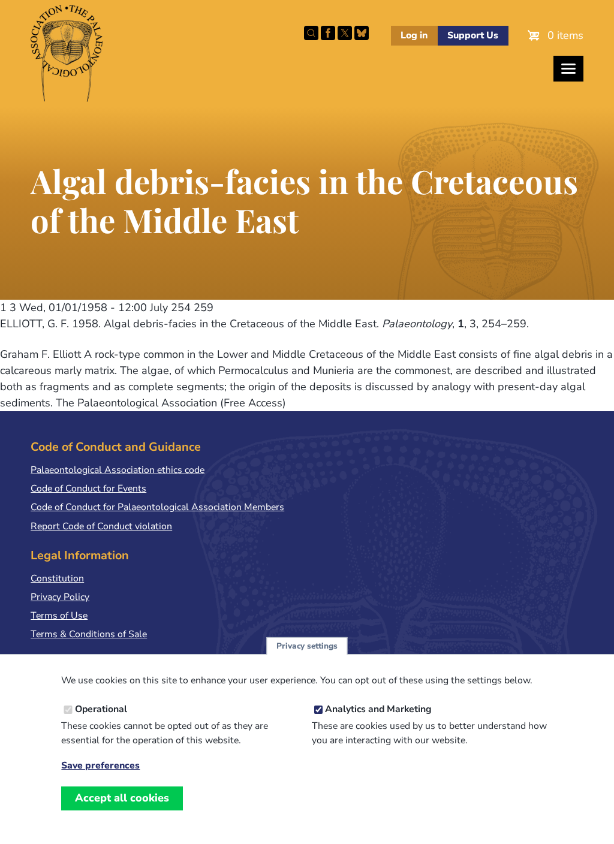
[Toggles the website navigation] (568, 69)
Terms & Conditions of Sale (89, 634)
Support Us (472, 35)
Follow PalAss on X (345, 33)
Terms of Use (59, 615)
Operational (101, 709)
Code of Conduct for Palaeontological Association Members (157, 507)
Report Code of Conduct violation (101, 526)
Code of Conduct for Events (88, 488)
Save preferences (100, 765)
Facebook (328, 33)
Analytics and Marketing (378, 709)
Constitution (57, 578)
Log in (414, 35)
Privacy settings (307, 646)
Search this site (311, 33)
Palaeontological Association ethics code (117, 470)
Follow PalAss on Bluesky (361, 33)
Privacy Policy (60, 597)
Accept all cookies (122, 798)
